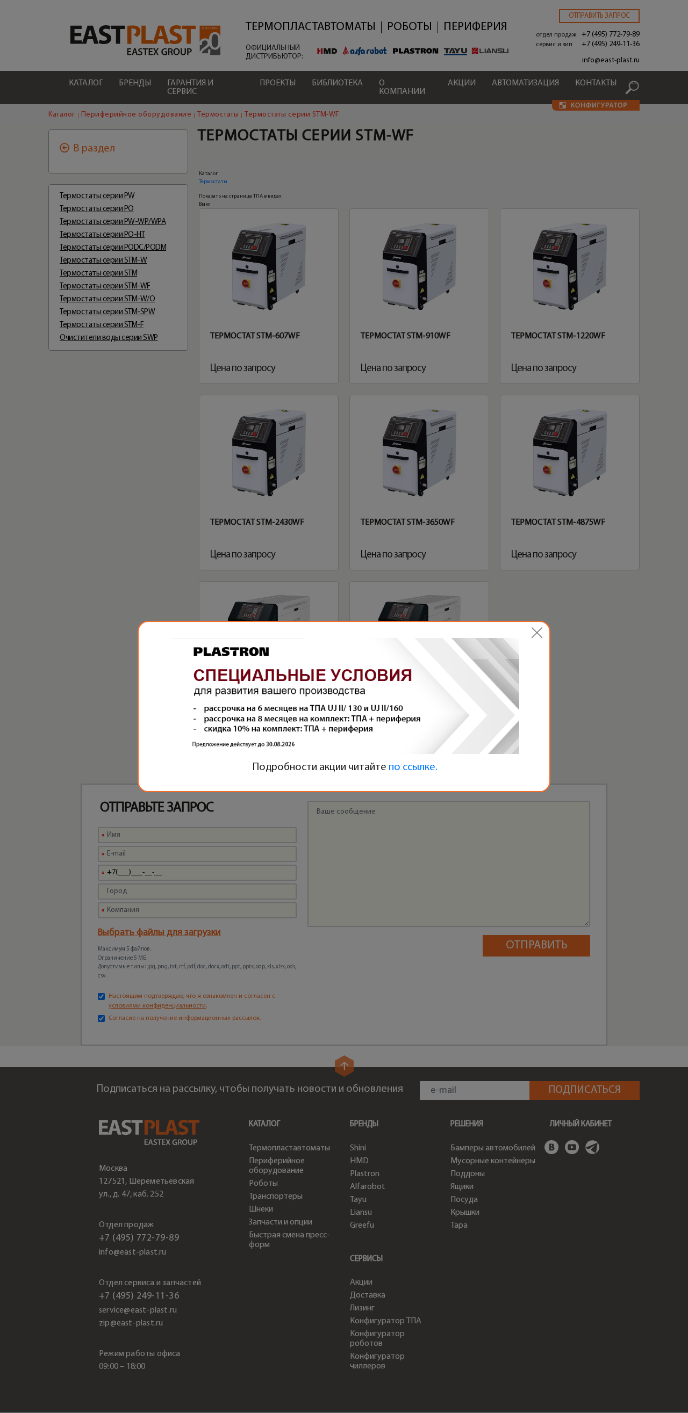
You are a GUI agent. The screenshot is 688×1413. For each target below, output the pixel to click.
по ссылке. (413, 767)
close (537, 632)
